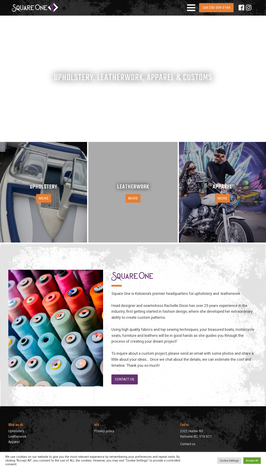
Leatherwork (17, 436)
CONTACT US (124, 379)
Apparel (14, 442)
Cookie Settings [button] (229, 460)
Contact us (188, 444)
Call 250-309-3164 (216, 8)
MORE (44, 198)
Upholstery (16, 431)
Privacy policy (104, 431)
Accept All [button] (252, 460)
